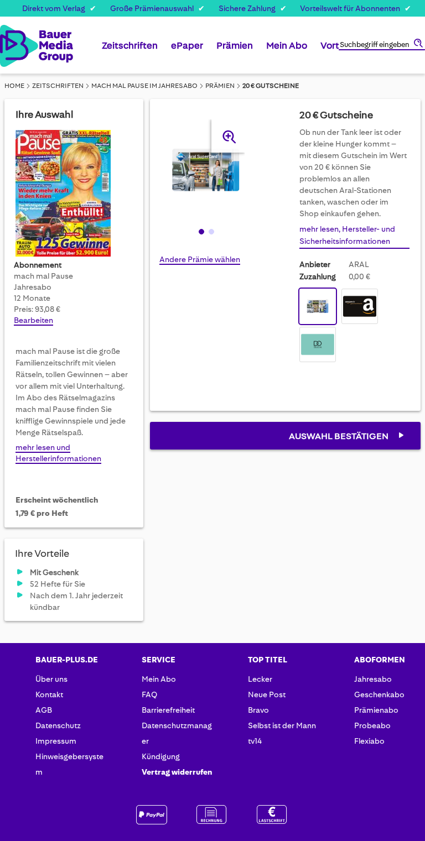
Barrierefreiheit (168, 710)
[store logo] (10, 46)
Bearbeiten (33, 320)
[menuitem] (129, 50)
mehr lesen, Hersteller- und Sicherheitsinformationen (347, 234)
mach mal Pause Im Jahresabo (144, 86)
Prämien (220, 86)
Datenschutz (58, 725)
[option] (317, 306)
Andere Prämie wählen (199, 259)
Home (14, 86)
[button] (200, 231)
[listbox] (354, 327)
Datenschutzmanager (177, 733)
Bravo (258, 710)
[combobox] (382, 45)
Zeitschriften (58, 86)
